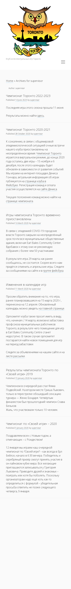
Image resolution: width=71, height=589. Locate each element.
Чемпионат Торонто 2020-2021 (28, 130)
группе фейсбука (53, 270)
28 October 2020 (22, 133)
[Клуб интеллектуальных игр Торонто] (35, 55)
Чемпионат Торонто (48, 153)
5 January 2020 (22, 428)
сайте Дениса (48, 189)
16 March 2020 (22, 223)
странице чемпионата (19, 201)
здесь (40, 115)
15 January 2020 (22, 378)
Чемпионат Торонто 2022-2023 (28, 96)
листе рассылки (15, 356)
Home (9, 81)
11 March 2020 (22, 288)
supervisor (34, 100)
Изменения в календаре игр (26, 285)
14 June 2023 (21, 100)
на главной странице (51, 308)
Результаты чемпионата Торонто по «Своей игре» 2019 (32, 372)
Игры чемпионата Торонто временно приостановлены (33, 217)
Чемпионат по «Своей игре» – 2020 (31, 424)
